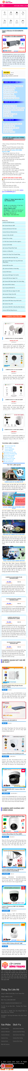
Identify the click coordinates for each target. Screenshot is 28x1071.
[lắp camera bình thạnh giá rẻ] (7, 1)
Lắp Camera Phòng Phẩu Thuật (10, 248)
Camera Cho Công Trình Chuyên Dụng (11, 254)
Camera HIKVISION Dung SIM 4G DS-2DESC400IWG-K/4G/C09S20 (13, 870)
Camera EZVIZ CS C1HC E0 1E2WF (14, 399)
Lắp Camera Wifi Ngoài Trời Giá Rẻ (11, 275)
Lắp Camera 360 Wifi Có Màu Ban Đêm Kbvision (14, 307)
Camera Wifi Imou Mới (8, 265)
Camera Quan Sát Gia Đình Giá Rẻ (14, 482)
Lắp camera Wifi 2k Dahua (9, 284)
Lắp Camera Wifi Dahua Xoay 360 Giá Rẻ (12, 300)
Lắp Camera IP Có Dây (8, 458)
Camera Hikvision (5, 1031)
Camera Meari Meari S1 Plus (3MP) (12, 834)
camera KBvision (8, 450)
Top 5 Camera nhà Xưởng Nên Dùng (10, 92)
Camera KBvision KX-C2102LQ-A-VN (13, 753)
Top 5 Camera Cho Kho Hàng (8, 90)
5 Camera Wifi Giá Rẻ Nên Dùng (9, 88)
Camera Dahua (5, 1028)
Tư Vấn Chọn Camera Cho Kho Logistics (12, 241)
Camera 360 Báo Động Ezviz (9, 297)
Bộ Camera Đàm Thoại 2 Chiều (9, 125)
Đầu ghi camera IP (7, 461)
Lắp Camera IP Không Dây (9, 453)
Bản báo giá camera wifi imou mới (9, 96)
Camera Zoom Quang (8, 455)
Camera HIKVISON (9, 449)
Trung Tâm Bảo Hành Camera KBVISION (14, 560)
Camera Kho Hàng (17, 1041)
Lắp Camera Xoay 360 (8, 303)
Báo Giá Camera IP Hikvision (8, 94)
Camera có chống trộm (8, 251)
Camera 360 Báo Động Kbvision (10, 310)
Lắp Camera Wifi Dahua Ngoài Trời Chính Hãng (13, 281)
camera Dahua (8, 447)
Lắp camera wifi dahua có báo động (11, 268)
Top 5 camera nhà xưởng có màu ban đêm (11, 98)
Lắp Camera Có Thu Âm (9, 452)
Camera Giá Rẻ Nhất (7, 244)
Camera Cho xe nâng (7, 238)
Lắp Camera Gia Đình (18, 1028)
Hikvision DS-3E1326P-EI (9, 720)
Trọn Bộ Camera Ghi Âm (7, 129)
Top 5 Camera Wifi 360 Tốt (9, 287)
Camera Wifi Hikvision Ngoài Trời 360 (11, 291)
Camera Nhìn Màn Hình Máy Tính (10, 257)
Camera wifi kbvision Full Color (10, 228)
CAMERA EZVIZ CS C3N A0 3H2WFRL (14, 338)
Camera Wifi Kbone (7, 271)
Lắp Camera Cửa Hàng (18, 1034)
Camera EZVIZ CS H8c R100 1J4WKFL (14, 429)
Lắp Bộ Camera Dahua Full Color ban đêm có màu (12, 123)
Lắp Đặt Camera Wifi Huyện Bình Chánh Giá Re (14, 508)
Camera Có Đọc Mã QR (8, 235)
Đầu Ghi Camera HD (8, 460)
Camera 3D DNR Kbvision (8, 222)
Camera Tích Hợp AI (8, 456)
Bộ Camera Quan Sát (9, 446)
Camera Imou (4, 1038)
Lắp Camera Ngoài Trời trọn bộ (9, 131)
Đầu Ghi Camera (5, 1044)
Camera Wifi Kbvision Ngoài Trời (10, 278)
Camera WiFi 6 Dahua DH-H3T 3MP (12, 943)
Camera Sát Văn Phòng (19, 1031)
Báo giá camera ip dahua (18, 86)
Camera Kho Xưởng (18, 1038)
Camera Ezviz (4, 1041)
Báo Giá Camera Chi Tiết (7, 86)
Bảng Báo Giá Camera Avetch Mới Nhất (14, 534)
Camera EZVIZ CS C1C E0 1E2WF (14, 369)
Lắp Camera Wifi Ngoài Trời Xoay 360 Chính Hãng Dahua (13, 261)
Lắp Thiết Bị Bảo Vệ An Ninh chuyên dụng (11, 127)
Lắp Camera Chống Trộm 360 (9, 294)
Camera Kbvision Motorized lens (10, 232)
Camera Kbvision (5, 1034)
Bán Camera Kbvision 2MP (9, 225)
